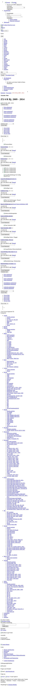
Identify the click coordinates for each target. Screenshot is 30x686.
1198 (8, 376)
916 (8, 402)
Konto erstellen (13, 19)
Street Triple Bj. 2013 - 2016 (14, 575)
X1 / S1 (9, 365)
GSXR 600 (9, 544)
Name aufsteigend (8, 111)
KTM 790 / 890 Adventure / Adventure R (17, 488)
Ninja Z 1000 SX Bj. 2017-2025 (15, 443)
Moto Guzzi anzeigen (12, 557)
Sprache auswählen (11, 4)
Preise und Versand (8, 654)
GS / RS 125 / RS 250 (12, 319)
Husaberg (6, 51)
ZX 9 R (9, 469)
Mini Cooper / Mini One (13, 358)
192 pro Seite (7, 133)
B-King (8, 528)
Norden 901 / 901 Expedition (14, 436)
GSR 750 (9, 535)
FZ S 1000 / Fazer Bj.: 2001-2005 (15, 585)
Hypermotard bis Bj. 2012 (13, 398)
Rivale (8, 523)
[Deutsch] (7, 2)
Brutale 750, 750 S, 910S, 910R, (15, 514)
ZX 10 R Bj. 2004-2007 (13, 466)
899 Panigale (10, 383)
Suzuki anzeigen (11, 527)
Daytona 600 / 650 (11, 563)
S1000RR (9, 357)
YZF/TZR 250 (10, 611)
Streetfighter (10, 384)
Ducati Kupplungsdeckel (13, 408)
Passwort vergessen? (15, 21)
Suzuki (5, 58)
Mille (8, 322)
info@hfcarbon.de (9, 671)
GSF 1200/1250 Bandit (12, 530)
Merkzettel (6, 22)
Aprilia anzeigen (11, 317)
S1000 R (9, 355)
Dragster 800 (10, 517)
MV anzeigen (10, 512)
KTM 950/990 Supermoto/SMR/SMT (16, 494)
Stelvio (8, 559)
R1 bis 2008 (10, 599)
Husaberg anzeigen (11, 429)
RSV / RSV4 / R (11, 324)
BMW (5, 44)
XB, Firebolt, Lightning (12, 366)
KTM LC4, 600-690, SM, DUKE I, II (16, 501)
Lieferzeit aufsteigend (9, 119)
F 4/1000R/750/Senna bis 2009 (14, 519)
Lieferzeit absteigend (9, 121)
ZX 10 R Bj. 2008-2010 (13, 465)
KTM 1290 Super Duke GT (13, 481)
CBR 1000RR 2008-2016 (13, 416)
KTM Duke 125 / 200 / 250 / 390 (15, 499)
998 (8, 404)
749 (8, 401)
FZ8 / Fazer (9, 591)
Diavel (8, 380)
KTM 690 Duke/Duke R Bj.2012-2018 (16, 508)
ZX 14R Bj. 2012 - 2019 (13, 451)
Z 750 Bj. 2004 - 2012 (12, 476)
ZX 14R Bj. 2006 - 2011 (13, 449)
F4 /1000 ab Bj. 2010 (12, 521)
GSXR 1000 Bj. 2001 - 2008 (14, 541)
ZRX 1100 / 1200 (11, 472)
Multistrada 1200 (11, 390)
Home (5, 86)
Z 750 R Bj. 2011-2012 (12, 474)
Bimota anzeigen (11, 329)
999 (8, 400)
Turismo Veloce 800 (12, 524)
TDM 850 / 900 (10, 604)
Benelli (5, 41)
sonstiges (6, 69)
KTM (5, 55)
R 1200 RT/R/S (10, 347)
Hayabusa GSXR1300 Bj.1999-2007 (16, 549)
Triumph (6, 61)
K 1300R (9, 344)
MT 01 (8, 592)
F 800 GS (9, 337)
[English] (13, 2)
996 (8, 405)
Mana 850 (9, 321)
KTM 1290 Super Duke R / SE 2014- (16, 483)
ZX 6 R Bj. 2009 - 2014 (13, 461)
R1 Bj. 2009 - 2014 (11, 600)
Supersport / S (10, 386)
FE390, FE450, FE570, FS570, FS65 (16, 430)
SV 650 (9, 553)
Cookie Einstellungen (9, 660)
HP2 (8, 340)
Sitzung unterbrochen (9, 649)
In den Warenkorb (5, 153)
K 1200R (9, 342)
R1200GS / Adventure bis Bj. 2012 (15, 354)
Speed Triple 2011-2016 (12, 567)
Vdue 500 (9, 332)
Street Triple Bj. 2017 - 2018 (14, 577)
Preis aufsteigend (8, 107)
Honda (5, 50)
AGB (5, 656)
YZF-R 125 (10, 610)
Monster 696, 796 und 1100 (13, 389)
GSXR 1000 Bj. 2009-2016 (13, 542)
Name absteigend (8, 112)
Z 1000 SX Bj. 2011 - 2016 (13, 452)
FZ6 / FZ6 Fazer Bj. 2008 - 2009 (15, 589)
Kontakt (6, 90)
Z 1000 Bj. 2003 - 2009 (12, 459)
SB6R (8, 330)
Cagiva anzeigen (11, 369)
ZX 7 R (9, 467)
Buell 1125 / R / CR (11, 362)
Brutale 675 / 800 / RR (12, 513)
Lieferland (9, 6)
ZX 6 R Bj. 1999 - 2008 (13, 462)
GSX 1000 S (10, 537)
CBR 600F (9, 419)
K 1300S (9, 346)
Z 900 (8, 473)
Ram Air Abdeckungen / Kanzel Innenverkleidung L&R (14, 204)
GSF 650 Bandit (11, 532)
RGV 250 (9, 550)
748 (8, 407)
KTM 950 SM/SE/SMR (12, 492)
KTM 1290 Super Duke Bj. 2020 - (15, 480)
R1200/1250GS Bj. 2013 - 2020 (14, 353)
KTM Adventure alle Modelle (14, 498)
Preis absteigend (8, 108)
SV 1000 (9, 552)
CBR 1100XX (10, 418)
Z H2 (8, 445)
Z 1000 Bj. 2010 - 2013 (12, 458)
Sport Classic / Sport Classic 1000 (15, 393)
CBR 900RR (10, 422)
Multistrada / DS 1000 (12, 391)
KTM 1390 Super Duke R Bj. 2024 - (16, 484)
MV (5, 57)
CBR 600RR (10, 420)
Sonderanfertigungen (9, 87)
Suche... (3, 75)
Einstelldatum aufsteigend (10, 115)
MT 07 (8, 593)
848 (8, 382)
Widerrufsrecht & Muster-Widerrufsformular (14, 655)
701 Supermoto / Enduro (13, 434)
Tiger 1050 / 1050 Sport (12, 578)
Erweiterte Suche (10, 75)
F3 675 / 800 (10, 520)
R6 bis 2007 (10, 602)
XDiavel (9, 379)
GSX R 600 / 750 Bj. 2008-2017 (15, 539)
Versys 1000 (10, 454)
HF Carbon (3, 630)
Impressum (6, 651)
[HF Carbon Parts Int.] (8, 25)
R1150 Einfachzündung (12, 350)
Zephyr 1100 (10, 470)
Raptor (8, 371)
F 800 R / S (9, 339)
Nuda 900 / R (10, 437)
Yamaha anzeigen (11, 584)
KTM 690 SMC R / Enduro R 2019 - (16, 485)
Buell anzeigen (10, 361)
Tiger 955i (9, 580)
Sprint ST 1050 (10, 573)
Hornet (8, 423)
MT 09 (8, 595)
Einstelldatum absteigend (10, 117)
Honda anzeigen (11, 411)
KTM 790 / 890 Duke (12, 490)
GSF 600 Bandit (11, 531)
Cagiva (5, 47)
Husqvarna (6, 53)
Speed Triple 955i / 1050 (13, 570)
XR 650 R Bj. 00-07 (12, 426)
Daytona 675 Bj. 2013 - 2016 (14, 566)
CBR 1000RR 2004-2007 (13, 415)
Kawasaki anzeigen (11, 441)
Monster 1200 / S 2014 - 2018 (14, 387)
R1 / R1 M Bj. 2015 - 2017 (13, 598)
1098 (8, 375)
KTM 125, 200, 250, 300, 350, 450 (15, 505)
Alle (5, 39)
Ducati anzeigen (11, 373)
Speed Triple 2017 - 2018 (13, 568)
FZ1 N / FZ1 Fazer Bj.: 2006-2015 (15, 586)
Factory (8, 318)
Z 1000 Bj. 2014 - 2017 (12, 448)
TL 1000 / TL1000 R (12, 555)
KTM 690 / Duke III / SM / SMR (15, 506)
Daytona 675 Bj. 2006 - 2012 (14, 564)
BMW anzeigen (10, 335)
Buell (5, 46)
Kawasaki (6, 54)
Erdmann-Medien (12, 684)
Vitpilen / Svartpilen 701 (13, 438)
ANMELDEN (5, 626)
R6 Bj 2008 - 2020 (11, 603)
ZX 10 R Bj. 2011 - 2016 (13, 455)
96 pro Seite (7, 132)
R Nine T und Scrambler (13, 348)
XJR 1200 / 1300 (11, 607)
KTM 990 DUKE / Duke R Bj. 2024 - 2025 (18, 509)
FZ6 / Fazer (9, 588)
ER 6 (8, 447)
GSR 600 (9, 534)
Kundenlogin (7, 10)
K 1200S (9, 343)
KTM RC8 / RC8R (11, 503)
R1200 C (9, 351)
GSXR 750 (9, 545)
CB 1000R (9, 412)
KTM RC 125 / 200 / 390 (13, 502)
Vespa (5, 62)
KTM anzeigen (10, 479)
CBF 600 (9, 413)
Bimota (5, 43)
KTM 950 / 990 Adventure (13, 491)
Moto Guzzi (7, 59)
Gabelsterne (6, 65)
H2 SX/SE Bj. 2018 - (12, 444)
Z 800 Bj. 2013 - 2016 (12, 456)
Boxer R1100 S (10, 336)
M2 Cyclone (10, 364)
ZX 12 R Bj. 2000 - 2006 (13, 463)
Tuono (8, 325)
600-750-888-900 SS (12, 397)
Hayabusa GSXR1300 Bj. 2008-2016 (16, 548)
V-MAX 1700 (10, 606)
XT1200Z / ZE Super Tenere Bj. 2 (15, 609)
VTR (8, 425)
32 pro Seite (7, 129)
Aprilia (5, 40)
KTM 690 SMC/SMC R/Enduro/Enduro (17, 487)
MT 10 (8, 596)
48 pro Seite (7, 130)
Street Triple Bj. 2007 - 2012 (14, 574)
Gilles (5, 68)
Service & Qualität (8, 89)
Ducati (5, 48)
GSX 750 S (9, 538)
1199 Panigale (10, 377)
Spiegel (5, 66)
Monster (9, 394)
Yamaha (6, 64)
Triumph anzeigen (11, 562)
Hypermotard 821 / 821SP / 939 (14, 395)
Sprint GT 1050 (10, 571)
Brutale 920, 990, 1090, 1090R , (15, 516)
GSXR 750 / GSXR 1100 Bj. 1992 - (16, 546)
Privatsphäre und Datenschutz (11, 658)
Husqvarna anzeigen (12, 433)
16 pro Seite (7, 128)
